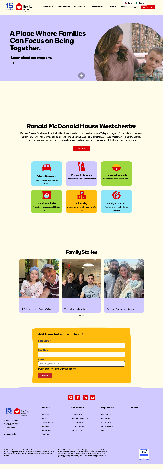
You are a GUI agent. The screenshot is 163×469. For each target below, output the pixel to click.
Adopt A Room (106, 415)
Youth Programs (77, 422)
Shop (123, 6)
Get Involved (79, 6)
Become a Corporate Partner (81, 430)
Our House (45, 415)
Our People (45, 426)
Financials (45, 434)
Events (113, 6)
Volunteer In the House (79, 418)
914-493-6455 (10, 427)
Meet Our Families (48, 422)
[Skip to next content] (81, 75)
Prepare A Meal (76, 415)
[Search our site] (135, 7)
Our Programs (64, 6)
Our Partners (46, 430)
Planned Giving (106, 418)
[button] (80, 316)
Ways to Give (97, 6)
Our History (45, 418)
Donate (103, 430)
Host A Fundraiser (107, 426)
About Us (46, 6)
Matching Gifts (106, 422)
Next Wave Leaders (78, 426)
